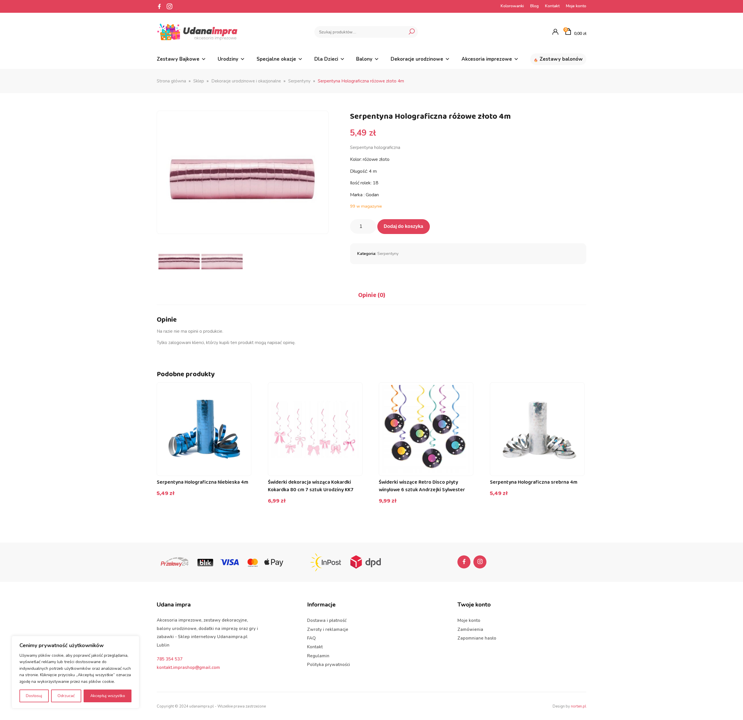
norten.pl (578, 706)
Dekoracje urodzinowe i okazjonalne (246, 81)
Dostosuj (34, 696)
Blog (534, 6)
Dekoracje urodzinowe (417, 59)
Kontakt (552, 6)
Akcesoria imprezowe (486, 59)
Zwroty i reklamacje (327, 629)
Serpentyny (299, 81)
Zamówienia (470, 629)
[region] (75, 672)
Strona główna (171, 81)
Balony (364, 59)
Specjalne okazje (276, 59)
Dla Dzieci (326, 59)
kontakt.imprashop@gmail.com (188, 667)
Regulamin (318, 656)
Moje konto (576, 6)
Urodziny (228, 59)
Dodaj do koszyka (403, 226)
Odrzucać (66, 696)
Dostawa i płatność (327, 620)
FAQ (311, 638)
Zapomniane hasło (476, 638)
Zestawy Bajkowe (178, 59)
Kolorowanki (512, 6)
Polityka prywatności (328, 664)
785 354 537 (170, 659)
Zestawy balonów (561, 59)
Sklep (198, 81)
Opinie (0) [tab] (371, 295)
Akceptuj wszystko (107, 696)
